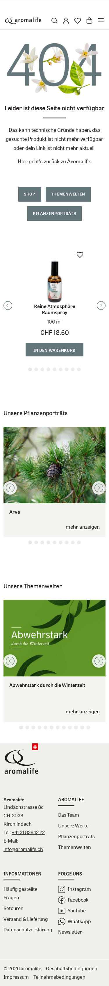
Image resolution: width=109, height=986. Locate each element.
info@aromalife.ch (23, 849)
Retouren (13, 908)
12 (88, 727)
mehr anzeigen (83, 526)
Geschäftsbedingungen (71, 968)
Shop (29, 194)
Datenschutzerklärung (27, 929)
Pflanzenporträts (54, 213)
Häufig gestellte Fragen (20, 893)
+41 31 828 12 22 (28, 832)
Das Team (68, 814)
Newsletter (70, 931)
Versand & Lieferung (25, 919)
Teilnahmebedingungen (59, 976)
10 (76, 727)
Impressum (16, 976)
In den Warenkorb (54, 350)
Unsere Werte (73, 825)
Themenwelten (68, 194)
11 (82, 727)
